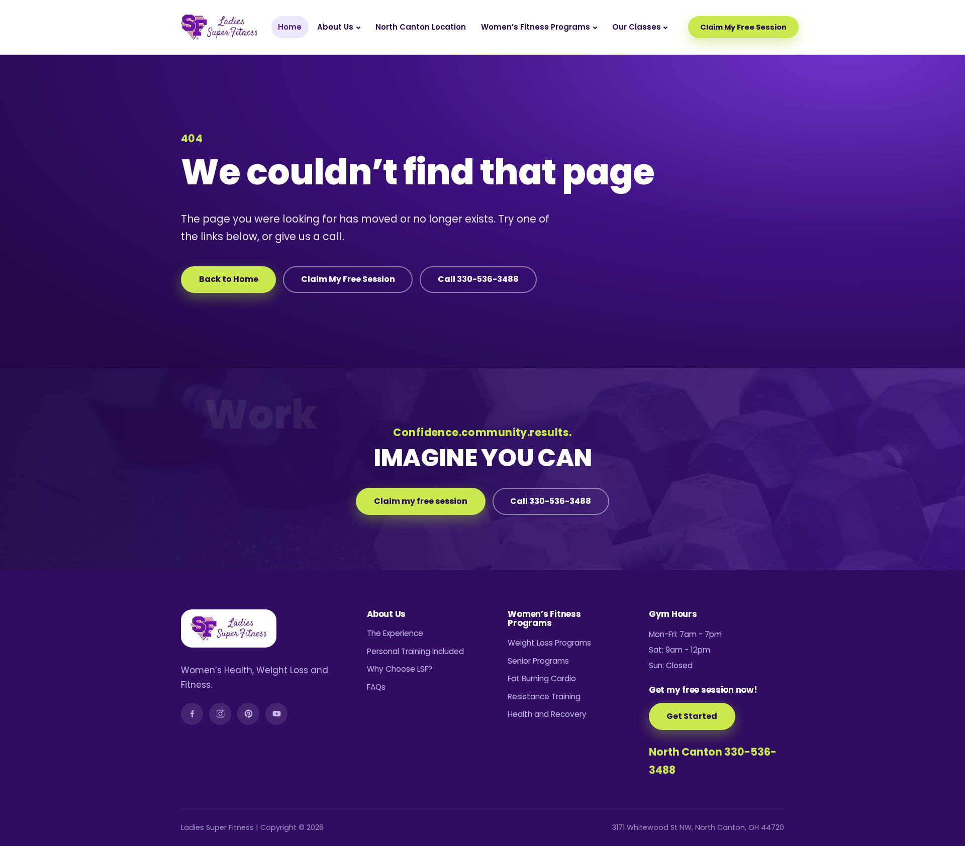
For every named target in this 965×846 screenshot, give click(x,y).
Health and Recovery (547, 714)
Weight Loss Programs (549, 643)
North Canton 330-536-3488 (713, 761)
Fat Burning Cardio (542, 678)
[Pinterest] (248, 714)
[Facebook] (192, 714)
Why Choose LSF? (399, 669)
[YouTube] (276, 714)
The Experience (395, 633)
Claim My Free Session (743, 27)
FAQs (376, 687)
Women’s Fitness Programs (535, 27)
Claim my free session (420, 501)
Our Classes (636, 27)
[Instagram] (220, 714)
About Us (335, 27)
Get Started (691, 716)
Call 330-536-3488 (478, 279)
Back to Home (228, 279)
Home (290, 27)
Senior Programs (538, 661)
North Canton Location (420, 27)
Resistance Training (544, 696)
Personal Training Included (415, 651)
